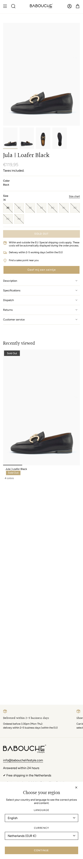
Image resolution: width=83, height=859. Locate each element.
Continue (41, 850)
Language (41, 810)
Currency (41, 827)
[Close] (76, 787)
